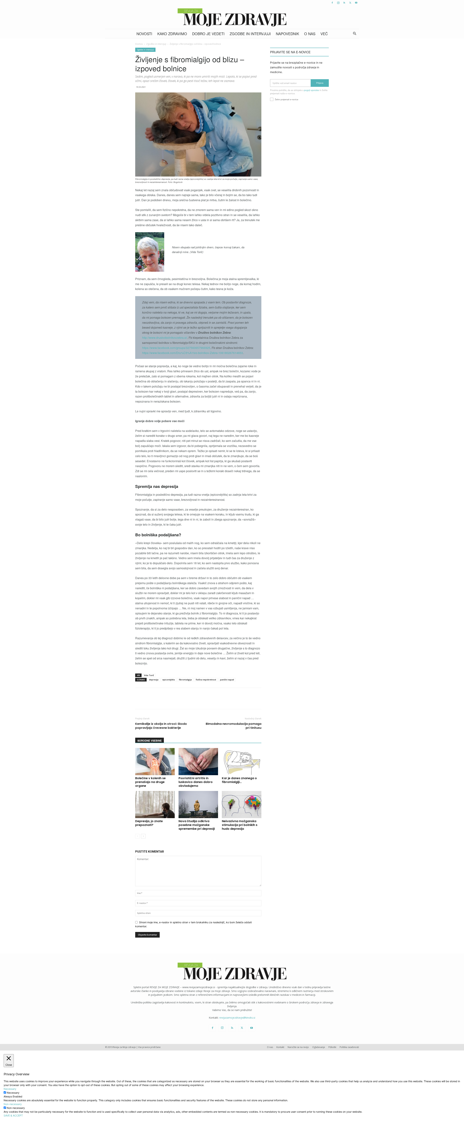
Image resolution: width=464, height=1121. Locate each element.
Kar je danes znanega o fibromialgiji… (239, 780)
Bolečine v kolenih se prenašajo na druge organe (150, 782)
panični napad (227, 679)
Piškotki (332, 1047)
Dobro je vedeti (208, 33)
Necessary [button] (10, 1088)
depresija (153, 679)
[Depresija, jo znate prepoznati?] (155, 804)
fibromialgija (185, 679)
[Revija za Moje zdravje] (232, 17)
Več (324, 33)
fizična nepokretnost (206, 679)
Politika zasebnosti (349, 1047)
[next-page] (143, 836)
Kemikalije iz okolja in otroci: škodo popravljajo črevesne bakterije (161, 726)
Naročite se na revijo (298, 1047)
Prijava (319, 83)
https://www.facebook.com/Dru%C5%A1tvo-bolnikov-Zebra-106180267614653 (192, 353)
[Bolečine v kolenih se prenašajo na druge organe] (155, 761)
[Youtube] (356, 2)
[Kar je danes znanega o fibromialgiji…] (241, 761)
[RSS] (344, 2)
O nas (309, 33)
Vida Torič (149, 675)
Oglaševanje (318, 1047)
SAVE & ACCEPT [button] (13, 1115)
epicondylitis (168, 679)
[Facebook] (332, 2)
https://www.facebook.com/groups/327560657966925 (176, 348)
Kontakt (280, 1047)
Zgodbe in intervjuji (250, 33)
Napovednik (287, 33)
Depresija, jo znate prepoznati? (149, 823)
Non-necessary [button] (13, 1104)
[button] (354, 34)
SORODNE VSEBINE (149, 740)
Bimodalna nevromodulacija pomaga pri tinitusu (233, 726)
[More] (231, 701)
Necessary (13, 1092)
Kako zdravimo (172, 33)
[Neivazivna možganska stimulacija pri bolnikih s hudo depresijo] (241, 804)
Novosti (144, 33)
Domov (139, 43)
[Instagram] (338, 2)
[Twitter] (350, 2)
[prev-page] (137, 836)
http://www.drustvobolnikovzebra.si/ (164, 337)
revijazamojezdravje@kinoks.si (237, 1017)
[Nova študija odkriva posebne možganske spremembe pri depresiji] (198, 804)
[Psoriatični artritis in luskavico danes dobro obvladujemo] (198, 761)
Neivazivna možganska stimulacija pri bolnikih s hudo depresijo (239, 825)
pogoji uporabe (311, 90)
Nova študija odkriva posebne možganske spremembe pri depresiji (197, 825)
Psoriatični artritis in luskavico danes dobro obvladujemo (196, 782)
